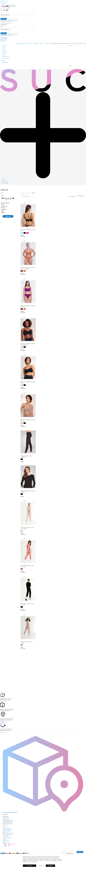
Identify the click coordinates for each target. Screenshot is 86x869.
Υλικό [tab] (2, 204)
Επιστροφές (36, 43)
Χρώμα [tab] (2, 210)
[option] (22, 233)
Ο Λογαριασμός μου (20, 43)
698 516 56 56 (3, 3)
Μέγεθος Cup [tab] (4, 206)
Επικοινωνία (3, 41)
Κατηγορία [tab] (3, 209)
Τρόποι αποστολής (7, 828)
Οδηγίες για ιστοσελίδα (8, 833)
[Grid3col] (25, 196)
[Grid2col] (28, 196)
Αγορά (4, 841)
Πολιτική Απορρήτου (33, 861)
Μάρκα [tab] (2, 212)
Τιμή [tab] (2, 195)
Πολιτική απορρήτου (7, 830)
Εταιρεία (5, 825)
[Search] (85, 45)
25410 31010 (4, 1)
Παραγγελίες (4, 39)
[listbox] (28, 233)
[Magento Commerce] (4, 7)
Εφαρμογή (8, 216)
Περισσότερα (3, 701)
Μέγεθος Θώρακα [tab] (5, 202)
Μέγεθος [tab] (3, 207)
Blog (3, 179)
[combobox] (77, 46)
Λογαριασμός (4, 37)
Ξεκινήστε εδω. (10, 21)
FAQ (4, 827)
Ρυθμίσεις (50, 865)
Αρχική (22, 193)
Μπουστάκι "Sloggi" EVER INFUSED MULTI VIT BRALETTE (28, 268)
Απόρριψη (41, 865)
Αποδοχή (29, 865)
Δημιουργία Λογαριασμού (76, 43)
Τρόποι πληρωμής (7, 829)
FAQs (84, 43)
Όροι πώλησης (6, 832)
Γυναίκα (28, 193)
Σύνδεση (42, 43)
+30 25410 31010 (6, 817)
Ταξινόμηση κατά (81, 195)
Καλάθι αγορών (6, 842)
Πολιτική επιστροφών (7, 834)
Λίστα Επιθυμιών (4, 38)
